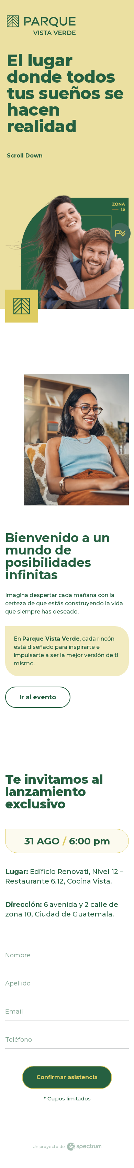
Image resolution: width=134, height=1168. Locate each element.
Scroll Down (25, 155)
